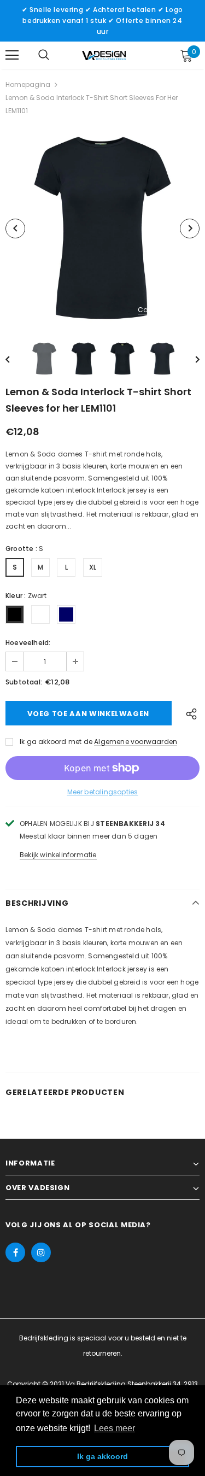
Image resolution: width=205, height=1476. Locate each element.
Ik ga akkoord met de (56, 741)
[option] (102, 228)
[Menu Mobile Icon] (12, 55)
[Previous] (15, 228)
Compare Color (164, 310)
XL (92, 567)
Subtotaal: (23, 682)
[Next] (190, 228)
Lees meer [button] (114, 1428)
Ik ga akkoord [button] (102, 1456)
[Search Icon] (43, 55)
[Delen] (189, 713)
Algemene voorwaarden (135, 741)
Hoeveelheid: (27, 642)
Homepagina (27, 84)
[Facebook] (15, 1252)
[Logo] (104, 54)
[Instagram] (41, 1252)
